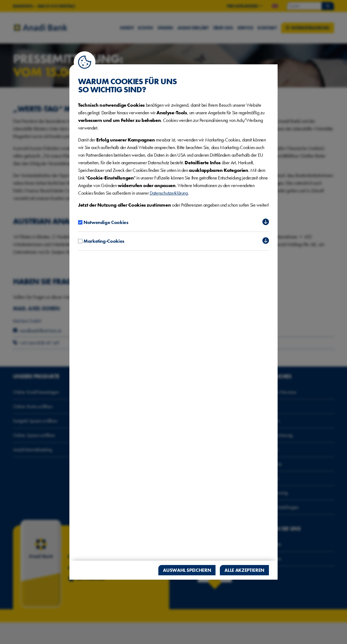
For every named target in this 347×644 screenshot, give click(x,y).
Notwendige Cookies (105, 222)
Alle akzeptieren (244, 570)
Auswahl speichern (187, 570)
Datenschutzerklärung (169, 193)
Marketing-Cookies (103, 241)
